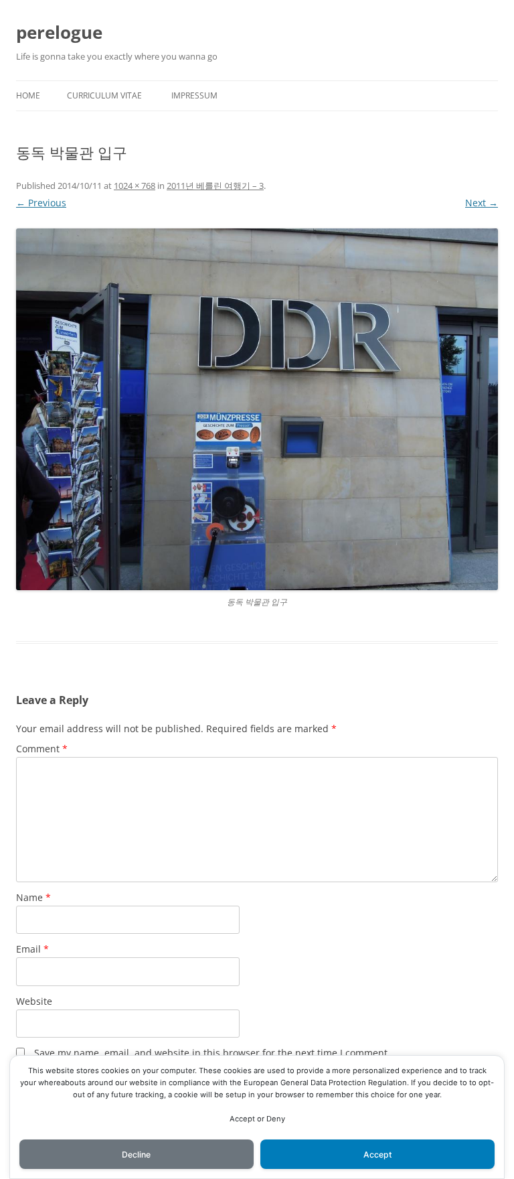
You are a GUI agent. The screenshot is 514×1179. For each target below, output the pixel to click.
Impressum (194, 95)
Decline (136, 1155)
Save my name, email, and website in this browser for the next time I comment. (212, 1052)
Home (28, 95)
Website (34, 1001)
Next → (481, 202)
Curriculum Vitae (104, 95)
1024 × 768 (134, 186)
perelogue (59, 32)
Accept (377, 1155)
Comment (42, 748)
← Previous (41, 202)
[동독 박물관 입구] (257, 409)
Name (33, 897)
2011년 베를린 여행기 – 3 (215, 186)
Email (32, 949)
